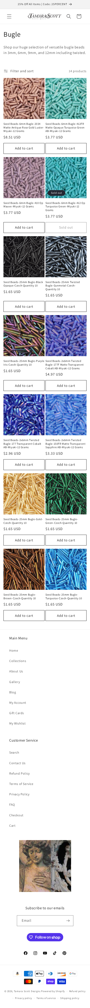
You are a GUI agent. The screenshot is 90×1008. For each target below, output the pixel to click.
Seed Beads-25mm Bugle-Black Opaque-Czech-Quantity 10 (23, 283)
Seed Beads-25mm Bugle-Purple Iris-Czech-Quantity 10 (24, 362)
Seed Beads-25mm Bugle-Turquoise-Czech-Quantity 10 (63, 596)
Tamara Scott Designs (27, 991)
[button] (9, 16)
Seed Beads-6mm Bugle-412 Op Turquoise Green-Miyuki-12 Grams (65, 206)
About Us (16, 671)
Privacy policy (23, 998)
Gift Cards (16, 713)
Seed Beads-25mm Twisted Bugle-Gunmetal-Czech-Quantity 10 (62, 285)
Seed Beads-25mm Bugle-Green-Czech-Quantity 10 (61, 521)
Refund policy (77, 991)
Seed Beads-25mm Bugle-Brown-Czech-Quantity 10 (19, 596)
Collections (17, 661)
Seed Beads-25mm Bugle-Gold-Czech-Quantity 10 (23, 521)
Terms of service (46, 998)
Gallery (14, 682)
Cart (12, 825)
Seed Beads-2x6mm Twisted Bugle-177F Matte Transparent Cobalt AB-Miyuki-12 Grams (64, 364)
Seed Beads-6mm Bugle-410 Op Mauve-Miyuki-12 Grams (23, 204)
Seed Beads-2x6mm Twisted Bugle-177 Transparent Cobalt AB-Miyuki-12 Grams (22, 443)
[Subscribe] (68, 920)
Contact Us (17, 763)
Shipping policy (69, 998)
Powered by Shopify (53, 991)
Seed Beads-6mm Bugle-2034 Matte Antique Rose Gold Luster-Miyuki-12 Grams (23, 127)
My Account (17, 703)
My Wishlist (17, 723)
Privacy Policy (19, 794)
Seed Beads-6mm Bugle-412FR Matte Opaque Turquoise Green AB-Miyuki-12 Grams (65, 127)
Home (13, 650)
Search (14, 752)
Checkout (16, 815)
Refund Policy (19, 773)
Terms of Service (21, 784)
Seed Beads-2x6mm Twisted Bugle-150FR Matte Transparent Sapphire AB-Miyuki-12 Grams (65, 443)
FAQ (12, 804)
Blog (12, 692)
